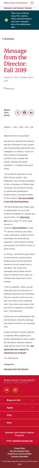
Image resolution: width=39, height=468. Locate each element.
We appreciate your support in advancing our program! (19, 349)
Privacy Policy (19, 448)
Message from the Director (16, 369)
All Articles (9, 39)
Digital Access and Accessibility (20, 454)
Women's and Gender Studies (18, 8)
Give (9, 422)
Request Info (14, 400)
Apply (10, 407)
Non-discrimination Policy (19, 451)
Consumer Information (19, 456)
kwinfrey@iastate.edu (23, 441)
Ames (15, 228)
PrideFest (22, 228)
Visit (9, 415)
